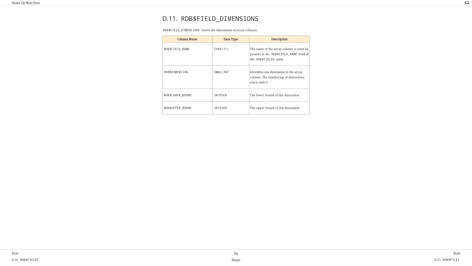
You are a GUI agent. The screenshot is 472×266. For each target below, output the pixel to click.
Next (29, 3)
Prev (36, 3)
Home (16, 3)
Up (23, 3)
